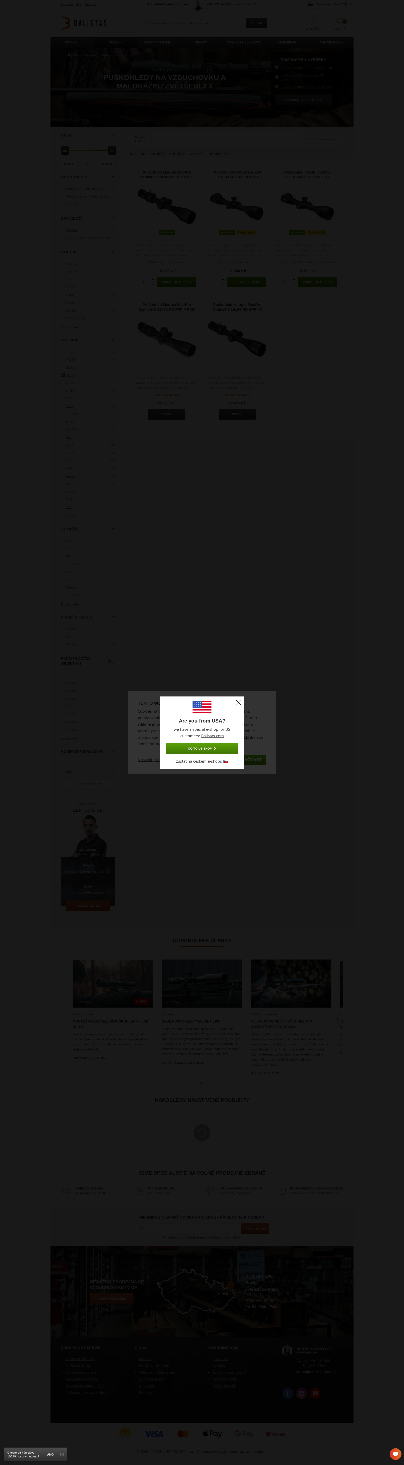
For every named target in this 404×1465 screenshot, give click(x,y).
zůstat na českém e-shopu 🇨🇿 (202, 761)
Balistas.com (212, 735)
